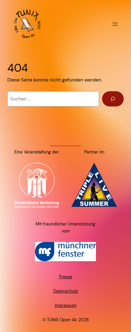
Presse (65, 277)
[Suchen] (113, 98)
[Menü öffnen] (115, 24)
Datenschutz (65, 291)
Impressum (65, 305)
